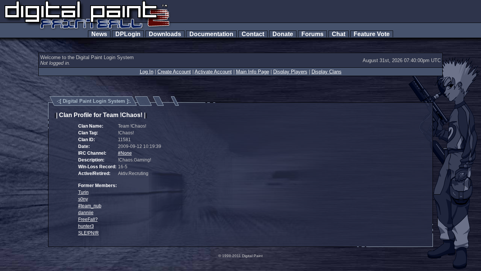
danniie (86, 212)
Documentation (211, 34)
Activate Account (213, 72)
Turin (83, 192)
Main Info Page (252, 72)
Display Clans (327, 72)
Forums (312, 34)
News (99, 34)
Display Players (290, 72)
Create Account (174, 72)
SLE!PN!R (88, 233)
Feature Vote (372, 34)
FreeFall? (88, 219)
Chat (338, 34)
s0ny (83, 199)
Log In (146, 72)
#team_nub (89, 206)
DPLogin (128, 34)
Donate (282, 34)
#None (125, 153)
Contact (253, 34)
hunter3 (86, 226)
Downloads (165, 34)
